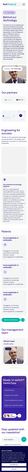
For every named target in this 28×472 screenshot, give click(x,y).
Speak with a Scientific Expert (14, 405)
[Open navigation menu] (24, 4)
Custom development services (14, 400)
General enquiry (9, 390)
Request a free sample (11, 395)
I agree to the (12, 444)
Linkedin (8, 349)
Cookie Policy (14, 461)
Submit (23, 439)
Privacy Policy (17, 444)
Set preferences (14, 464)
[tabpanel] (13, 352)
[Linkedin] (13, 352)
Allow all (14, 469)
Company (7, 68)
